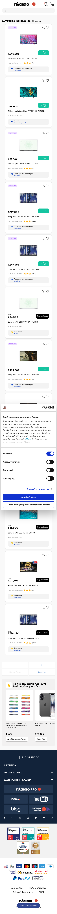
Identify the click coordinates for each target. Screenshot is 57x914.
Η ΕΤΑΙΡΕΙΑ (10, 765)
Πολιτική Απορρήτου (22, 892)
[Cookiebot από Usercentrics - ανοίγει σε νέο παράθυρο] (42, 407)
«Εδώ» (28, 439)
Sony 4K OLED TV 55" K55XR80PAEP (23, 269)
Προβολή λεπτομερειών (38, 489)
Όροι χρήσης (17, 888)
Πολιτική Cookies (37, 888)
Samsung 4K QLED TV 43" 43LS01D (23, 322)
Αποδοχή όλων (28, 497)
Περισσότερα (42, 316)
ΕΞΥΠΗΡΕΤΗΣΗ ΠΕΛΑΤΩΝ (18, 780)
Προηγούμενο (18, 672)
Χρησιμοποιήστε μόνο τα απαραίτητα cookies (28, 504)
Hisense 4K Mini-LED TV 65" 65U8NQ (23, 586)
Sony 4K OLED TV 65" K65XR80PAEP (23, 217)
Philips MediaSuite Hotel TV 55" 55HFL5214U (26, 111)
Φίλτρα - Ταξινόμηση (29, 905)
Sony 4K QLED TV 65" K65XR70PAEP (23, 375)
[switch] (50, 462)
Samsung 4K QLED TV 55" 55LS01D (23, 164)
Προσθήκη (41, 739)
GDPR (42, 892)
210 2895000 (30, 757)
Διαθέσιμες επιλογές (16, 739)
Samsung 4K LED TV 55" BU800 (21, 533)
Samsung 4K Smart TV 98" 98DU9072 (23, 58)
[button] (4, 716)
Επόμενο (41, 672)
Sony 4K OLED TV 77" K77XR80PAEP (23, 638)
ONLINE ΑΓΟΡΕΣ (13, 773)
